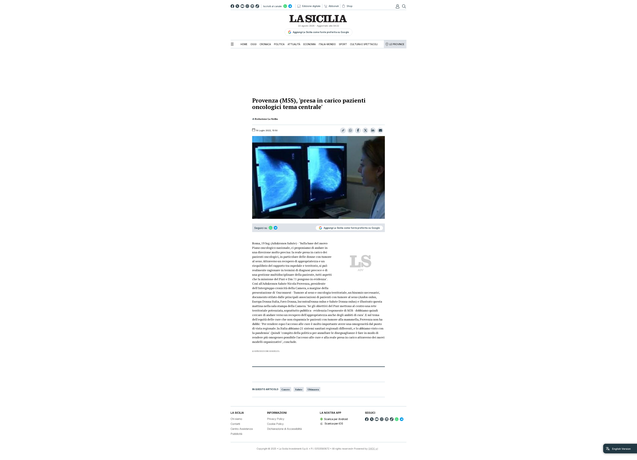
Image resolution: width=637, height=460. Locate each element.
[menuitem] (243, 44)
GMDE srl (373, 448)
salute (298, 389)
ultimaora (313, 389)
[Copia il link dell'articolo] (343, 130)
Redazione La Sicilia (266, 118)
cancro (286, 389)
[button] (397, 6)
